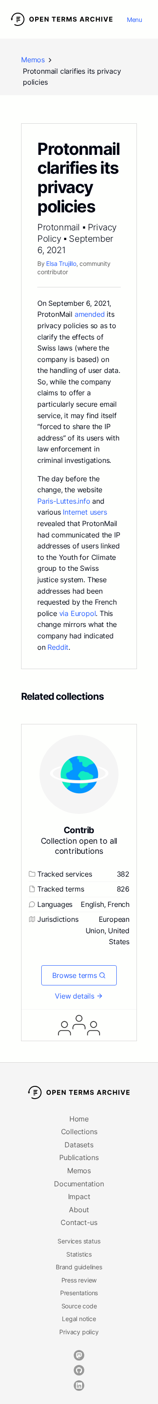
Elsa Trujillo (61, 263)
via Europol (77, 613)
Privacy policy (78, 1332)
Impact (79, 1196)
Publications (79, 1157)
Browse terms (74, 975)
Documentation (79, 1183)
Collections (79, 1131)
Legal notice (79, 1318)
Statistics (79, 1254)
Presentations (79, 1293)
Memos (33, 59)
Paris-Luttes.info (63, 501)
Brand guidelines (79, 1267)
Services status (78, 1241)
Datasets (79, 1144)
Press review (79, 1280)
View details (74, 996)
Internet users (85, 512)
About (79, 1209)
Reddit (57, 647)
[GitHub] (79, 1370)
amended (90, 314)
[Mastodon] (79, 1355)
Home (79, 1118)
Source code (79, 1306)
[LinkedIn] (79, 1385)
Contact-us (79, 1222)
